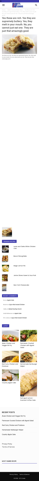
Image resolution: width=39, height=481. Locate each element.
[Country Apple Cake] (10, 375)
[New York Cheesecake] (4, 287)
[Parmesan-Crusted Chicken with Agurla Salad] (28, 335)
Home (4, 10)
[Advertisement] (19, 144)
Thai (4, 361)
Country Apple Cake (9, 383)
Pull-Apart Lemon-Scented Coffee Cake (28, 399)
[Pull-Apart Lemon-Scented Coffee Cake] (28, 382)
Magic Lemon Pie (19, 266)
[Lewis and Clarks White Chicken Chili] (5, 248)
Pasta (22, 361)
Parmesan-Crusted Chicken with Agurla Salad (27, 345)
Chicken (5, 340)
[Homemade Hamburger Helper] (28, 356)
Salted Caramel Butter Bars (15, 10)
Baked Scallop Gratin (15, 309)
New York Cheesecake (21, 285)
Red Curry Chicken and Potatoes (13, 425)
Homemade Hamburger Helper (12, 430)
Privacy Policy (7, 444)
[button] (3, 5)
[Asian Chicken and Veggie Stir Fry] (10, 335)
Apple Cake (10, 300)
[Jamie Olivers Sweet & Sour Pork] (5, 277)
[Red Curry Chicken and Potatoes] (10, 356)
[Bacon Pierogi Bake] (5, 258)
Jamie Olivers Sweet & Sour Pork (25, 275)
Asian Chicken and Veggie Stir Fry (8, 344)
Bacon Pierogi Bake (20, 256)
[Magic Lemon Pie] (5, 268)
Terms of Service (8, 447)
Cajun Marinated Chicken (16, 304)
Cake (4, 380)
